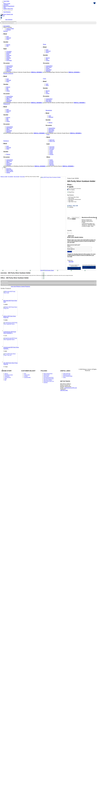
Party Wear (9, 69)
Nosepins (8, 168)
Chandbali (9, 51)
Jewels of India (10, 28)
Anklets (8, 172)
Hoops (8, 56)
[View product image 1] (43, 273)
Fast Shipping (6, 12)
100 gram (51, 165)
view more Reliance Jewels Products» (20, 286)
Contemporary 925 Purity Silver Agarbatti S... (9, 332)
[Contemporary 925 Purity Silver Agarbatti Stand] (10, 330)
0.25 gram (51, 148)
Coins (47, 134)
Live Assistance (74, 268)
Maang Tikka (9, 170)
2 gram (51, 151)
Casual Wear (9, 65)
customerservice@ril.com (70, 387)
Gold (7, 36)
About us (6, 373)
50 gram (51, 163)
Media (5, 378)
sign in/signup (8, 19)
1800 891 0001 (64, 390)
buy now (71, 261)
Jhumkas (8, 57)
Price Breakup (5, 284)
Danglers (8, 52)
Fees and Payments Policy (49, 378)
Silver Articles (9, 171)
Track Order (6, 1)
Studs (7, 59)
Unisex (47, 60)
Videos (64, 377)
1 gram (51, 150)
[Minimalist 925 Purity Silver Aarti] (10, 299)
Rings (44, 44)
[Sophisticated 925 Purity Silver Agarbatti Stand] (10, 346)
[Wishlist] (1, 18)
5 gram (51, 153)
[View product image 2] (43, 274)
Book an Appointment (8, 6)
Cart (3, 15)
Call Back (5, 4)
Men (47, 59)
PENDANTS (6, 104)
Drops (7, 54)
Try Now (89, 267)
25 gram (51, 162)
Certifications (7, 376)
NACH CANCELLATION (67, 376)
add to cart (71, 235)
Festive (48, 68)
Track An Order (27, 374)
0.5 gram (51, 149)
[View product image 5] (43, 278)
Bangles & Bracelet (8, 73)
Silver (7, 39)
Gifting (8, 68)
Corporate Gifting (27, 377)
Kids (7, 46)
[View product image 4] (43, 277)
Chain (44, 78)
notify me (69, 251)
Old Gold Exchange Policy (49, 377)
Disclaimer (46, 382)
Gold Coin (51, 140)
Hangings (8, 55)
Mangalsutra (49, 110)
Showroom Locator (66, 374)
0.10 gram (51, 146)
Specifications (5, 281)
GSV (4, 7)
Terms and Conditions (48, 379)
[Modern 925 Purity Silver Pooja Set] (10, 315)
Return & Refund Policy (48, 373)
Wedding (8, 71)
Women (8, 44)
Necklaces (6, 140)
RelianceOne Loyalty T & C (49, 381)
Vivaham (8, 29)
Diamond (8, 37)
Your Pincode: (69, 218)
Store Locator (6, 3)
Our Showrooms (7, 377)
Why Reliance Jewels (8, 374)
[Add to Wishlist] (94, 3)
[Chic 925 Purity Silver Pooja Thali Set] (10, 362)
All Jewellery (6, 26)
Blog (5, 379)
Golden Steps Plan (8, 8)
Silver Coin (52, 141)
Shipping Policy (47, 374)
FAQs (25, 373)
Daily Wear (9, 67)
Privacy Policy (46, 376)
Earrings (5, 31)
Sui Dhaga (9, 60)
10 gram (51, 154)
